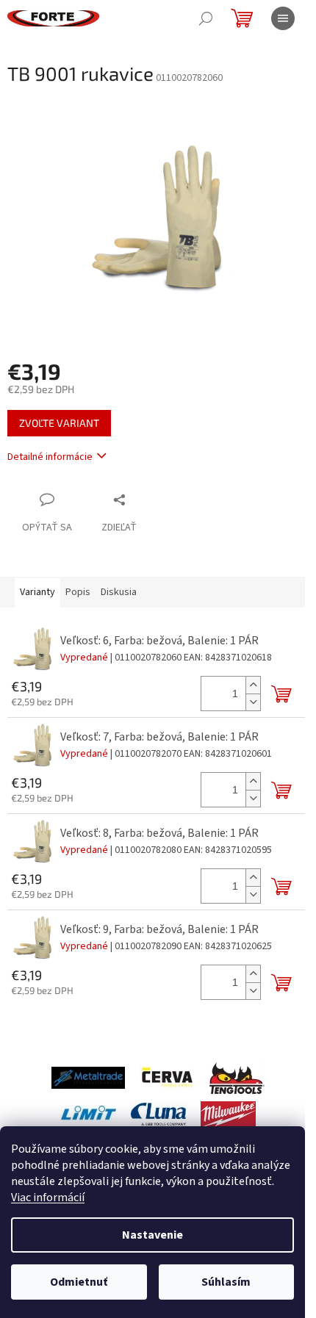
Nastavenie (152, 1235)
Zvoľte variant (59, 423)
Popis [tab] (77, 592)
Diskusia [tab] (119, 592)
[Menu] (283, 18)
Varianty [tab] (37, 592)
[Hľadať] (205, 18)
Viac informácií (48, 1197)
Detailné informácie (50, 457)
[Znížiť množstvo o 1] (252, 702)
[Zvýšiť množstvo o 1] (252, 685)
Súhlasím (226, 1282)
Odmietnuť (78, 1282)
